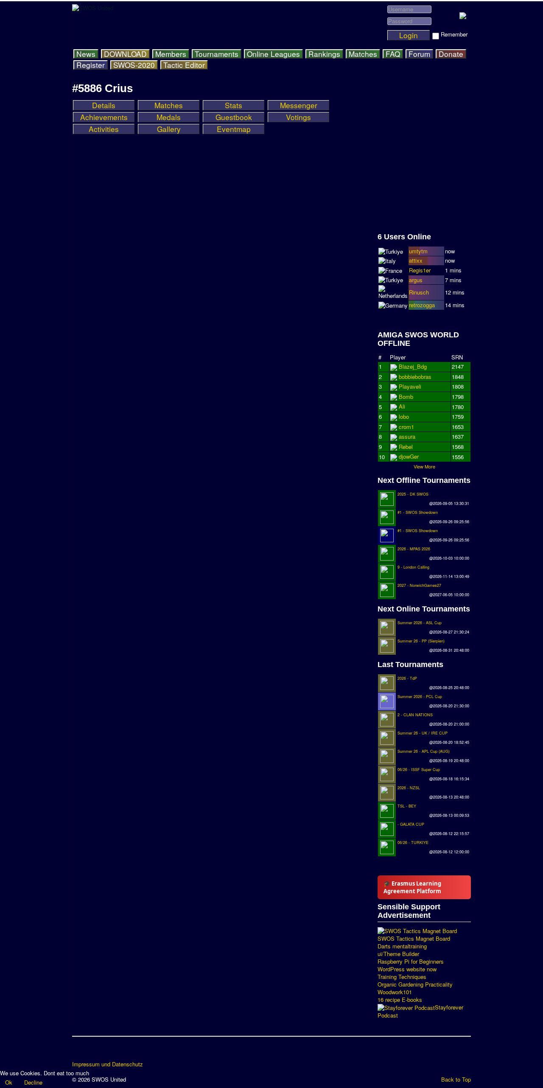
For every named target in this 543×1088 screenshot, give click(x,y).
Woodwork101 (395, 992)
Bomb (406, 436)
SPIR (405, 427)
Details (103, 105)
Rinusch (419, 292)
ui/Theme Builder (398, 954)
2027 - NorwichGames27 (419, 585)
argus (416, 280)
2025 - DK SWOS (412, 494)
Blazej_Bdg (413, 366)
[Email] (128, 1051)
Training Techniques (402, 977)
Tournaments (216, 54)
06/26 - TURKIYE (412, 842)
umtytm (418, 251)
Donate (451, 54)
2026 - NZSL (408, 788)
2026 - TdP (407, 678)
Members (170, 54)
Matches (363, 54)
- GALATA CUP (410, 824)
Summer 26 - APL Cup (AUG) (423, 751)
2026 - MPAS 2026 (413, 549)
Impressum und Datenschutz (107, 1064)
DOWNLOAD (125, 54)
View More (424, 466)
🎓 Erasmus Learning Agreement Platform (412, 887)
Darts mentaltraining (402, 946)
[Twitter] (95, 1051)
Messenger (298, 105)
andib (405, 447)
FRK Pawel (412, 456)
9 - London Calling (413, 567)
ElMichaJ (410, 377)
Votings (298, 117)
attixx (416, 260)
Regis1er (420, 270)
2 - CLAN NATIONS (415, 715)
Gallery (169, 129)
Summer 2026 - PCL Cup (419, 696)
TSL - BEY (406, 806)
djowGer (409, 406)
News (85, 54)
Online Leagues (273, 54)
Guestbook (234, 117)
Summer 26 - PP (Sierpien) (421, 641)
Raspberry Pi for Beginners (411, 961)
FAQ (393, 54)
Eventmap (234, 129)
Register (90, 65)
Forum (419, 54)
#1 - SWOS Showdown (417, 512)
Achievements (104, 117)
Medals (169, 117)
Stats (233, 105)
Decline (33, 1082)
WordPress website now (407, 969)
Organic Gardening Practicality (415, 984)
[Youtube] (111, 1051)
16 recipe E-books (400, 1000)
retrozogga (422, 305)
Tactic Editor (184, 65)
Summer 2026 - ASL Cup (419, 622)
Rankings (324, 54)
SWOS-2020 (134, 65)
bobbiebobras (415, 386)
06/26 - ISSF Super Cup (418, 769)
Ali (402, 416)
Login (408, 35)
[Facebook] (79, 1051)
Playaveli (410, 397)
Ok (8, 1082)
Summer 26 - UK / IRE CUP (422, 733)
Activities (104, 129)
